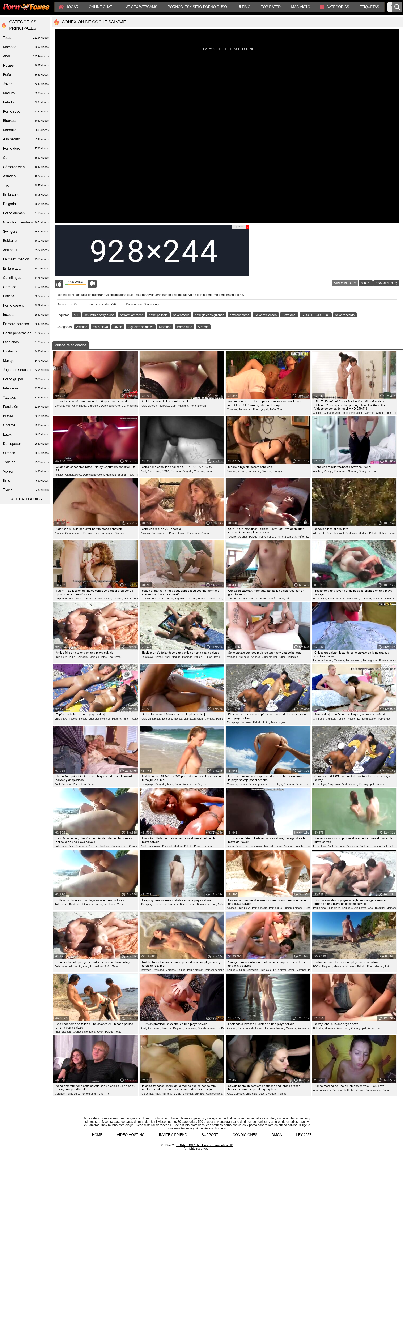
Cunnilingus (26, 278)
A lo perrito (26, 139)
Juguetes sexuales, (186, 598)
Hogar (71, 7)
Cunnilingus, (79, 405)
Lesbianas (26, 342)
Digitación (292, 656)
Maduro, (231, 536)
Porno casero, (354, 660)
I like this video (59, 284)
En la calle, (266, 970)
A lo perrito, (154, 471)
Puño (209, 471)
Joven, (170, 598)
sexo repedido (345, 315)
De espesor (26, 444)
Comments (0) (386, 283)
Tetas (392, 533)
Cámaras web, (63, 405)
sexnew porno (239, 315)
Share (366, 283)
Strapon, (381, 412)
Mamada (26, 47)
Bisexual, (153, 405)
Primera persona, (287, 536)
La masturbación (26, 259)
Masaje (26, 361)
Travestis (26, 490)
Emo (26, 481)
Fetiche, (73, 718)
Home (97, 1135)
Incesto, (83, 718)
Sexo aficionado (266, 315)
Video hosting (131, 1135)
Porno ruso (184, 327)
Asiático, (318, 412)
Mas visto (300, 7)
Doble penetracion (26, 333)
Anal (26, 56)
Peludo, (253, 536)
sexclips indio (158, 315)
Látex (26, 434)
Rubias (380, 784)
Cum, (174, 405)
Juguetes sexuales (140, 327)
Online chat (100, 7)
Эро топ (220, 1128)
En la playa (100, 327)
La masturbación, (323, 660)
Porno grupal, (261, 409)
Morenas (165, 327)
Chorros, (118, 598)
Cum (26, 158)
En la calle (388, 846)
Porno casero (26, 305)
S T (76, 315)
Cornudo (134, 846)
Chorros (26, 425)
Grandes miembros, (135, 405)
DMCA (277, 1135)
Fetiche (26, 296)
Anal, (144, 405)
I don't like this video (92, 284)
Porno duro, (245, 409)
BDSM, (166, 471)
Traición (26, 462)
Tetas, (390, 412)
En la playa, (158, 598)
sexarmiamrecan (131, 315)
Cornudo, (176, 471)
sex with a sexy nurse (99, 315)
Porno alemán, (91, 533)
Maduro (26, 93)
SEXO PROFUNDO (316, 315)
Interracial (26, 388)
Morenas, (232, 409)
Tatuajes (26, 397)
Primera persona (203, 846)
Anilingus (26, 250)
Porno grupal (26, 379)
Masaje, (242, 471)
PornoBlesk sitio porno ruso (197, 7)
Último (243, 7)
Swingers (26, 232)
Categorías (337, 7)
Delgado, (187, 471)
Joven (118, 327)
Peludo (282, 1093)
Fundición (26, 407)
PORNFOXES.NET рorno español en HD (204, 1145)
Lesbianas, (110, 904)
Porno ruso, (254, 471)
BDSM (26, 416)
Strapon (203, 327)
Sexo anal (289, 315)
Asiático (81, 327)
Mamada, (183, 405)
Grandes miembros (26, 222)
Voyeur (118, 656)
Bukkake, (164, 405)
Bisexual (26, 121)
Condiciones (245, 1135)
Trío (279, 409)
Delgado (26, 204)
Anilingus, (244, 656)
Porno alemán (198, 405)
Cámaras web (26, 167)
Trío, (110, 656)
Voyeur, (159, 656)
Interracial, (88, 904)
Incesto (26, 315)
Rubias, (383, 533)
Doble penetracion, (112, 405)
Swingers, (278, 471)
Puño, (273, 409)
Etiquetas (369, 7)
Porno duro (26, 148)
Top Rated (271, 7)
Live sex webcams (140, 7)
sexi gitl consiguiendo (209, 315)
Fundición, (75, 904)
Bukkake (26, 241)
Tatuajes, (94, 656)
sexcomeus (181, 315)
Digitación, (94, 405)
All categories (26, 499)
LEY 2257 (303, 1135)
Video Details (345, 283)
